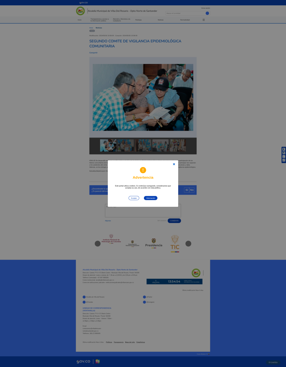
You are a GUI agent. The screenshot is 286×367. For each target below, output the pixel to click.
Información (150, 198)
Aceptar (134, 198)
